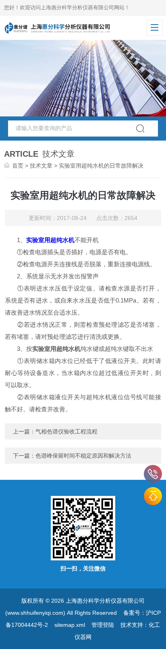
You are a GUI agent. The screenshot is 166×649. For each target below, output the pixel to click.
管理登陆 (102, 625)
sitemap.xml (69, 625)
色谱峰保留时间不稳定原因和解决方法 (83, 455)
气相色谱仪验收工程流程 (66, 431)
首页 (17, 165)
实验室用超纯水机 (50, 239)
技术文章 (41, 165)
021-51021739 (153, 474)
